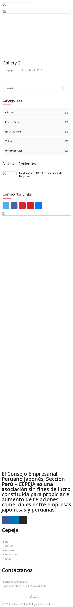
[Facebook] (6, 520)
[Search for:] (36, 88)
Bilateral (10, 112)
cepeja (9, 70)
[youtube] (30, 205)
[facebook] (14, 205)
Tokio (8, 141)
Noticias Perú (13, 131)
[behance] (38, 205)
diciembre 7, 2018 (31, 70)
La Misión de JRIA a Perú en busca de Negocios (40, 175)
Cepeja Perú (12, 122)
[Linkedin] (14, 520)
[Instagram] (23, 520)
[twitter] (6, 205)
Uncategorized (14, 150)
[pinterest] (22, 205)
